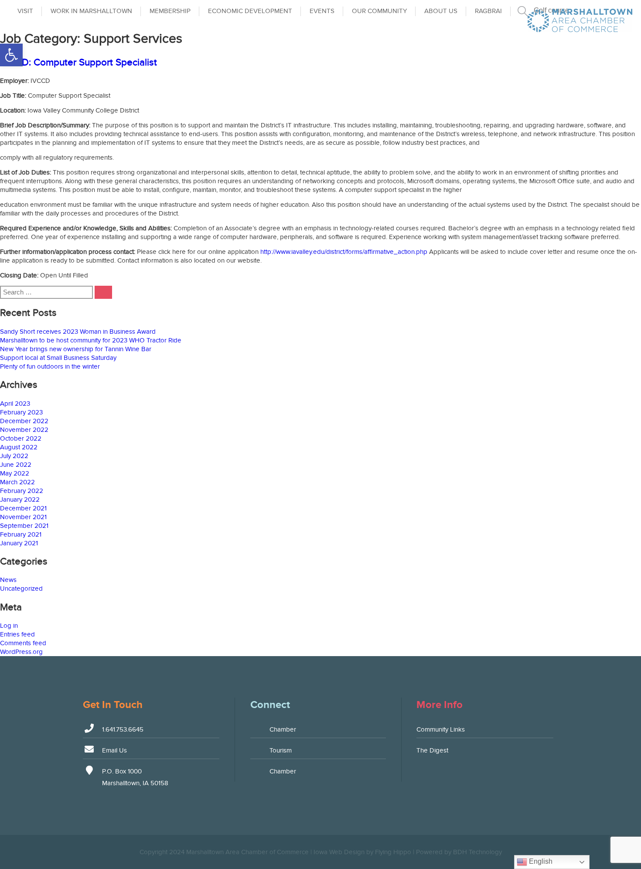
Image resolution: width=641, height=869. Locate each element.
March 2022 (17, 482)
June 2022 (15, 465)
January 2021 (19, 543)
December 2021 (23, 508)
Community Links (440, 729)
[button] (11, 55)
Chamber (282, 729)
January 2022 (20, 499)
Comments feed (23, 643)
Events (322, 11)
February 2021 (20, 534)
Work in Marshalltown (91, 11)
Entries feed (17, 634)
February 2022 (21, 491)
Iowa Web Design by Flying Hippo (362, 852)
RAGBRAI (488, 11)
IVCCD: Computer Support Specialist (78, 62)
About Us (440, 11)
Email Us (114, 750)
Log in (9, 626)
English (539, 861)
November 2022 (24, 430)
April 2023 (15, 403)
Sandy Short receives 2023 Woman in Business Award (78, 331)
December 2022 (24, 421)
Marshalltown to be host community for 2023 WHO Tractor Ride (90, 340)
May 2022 (14, 473)
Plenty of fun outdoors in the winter (50, 366)
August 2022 (19, 447)
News (8, 580)
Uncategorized (21, 588)
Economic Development (250, 11)
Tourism (280, 750)
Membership (170, 11)
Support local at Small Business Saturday (58, 358)
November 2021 (23, 517)
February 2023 (21, 412)
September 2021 (24, 526)
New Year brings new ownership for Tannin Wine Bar (75, 349)
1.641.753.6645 (122, 729)
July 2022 (14, 456)
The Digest (432, 750)
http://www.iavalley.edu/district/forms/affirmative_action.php (343, 252)
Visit (25, 11)
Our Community (379, 11)
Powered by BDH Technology (459, 852)
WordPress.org (21, 652)
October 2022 (20, 438)
